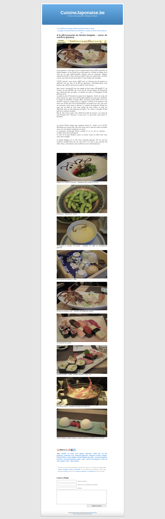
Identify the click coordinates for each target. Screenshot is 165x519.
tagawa (62, 461)
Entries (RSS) (76, 514)
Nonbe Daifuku (61, 457)
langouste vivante (95, 455)
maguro (104, 455)
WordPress (94, 512)
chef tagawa (79, 453)
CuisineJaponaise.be (82, 12)
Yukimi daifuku (74, 461)
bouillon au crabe (67, 453)
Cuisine (60, 469)
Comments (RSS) (87, 514)
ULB (67, 461)
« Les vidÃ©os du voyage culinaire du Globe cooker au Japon (75, 28)
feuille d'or (96, 453)
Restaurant (77, 469)
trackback (91, 471)
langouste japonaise (81, 455)
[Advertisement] (83, 121)
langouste (60, 455)
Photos (71, 469)
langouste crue (69, 455)
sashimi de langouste (93, 459)
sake (83, 459)
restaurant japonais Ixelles (72, 459)
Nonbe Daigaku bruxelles (86, 457)
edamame (88, 453)
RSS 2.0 (66, 471)
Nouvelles (65, 469)
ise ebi (104, 453)
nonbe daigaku (72, 457)
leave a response (81, 471)
